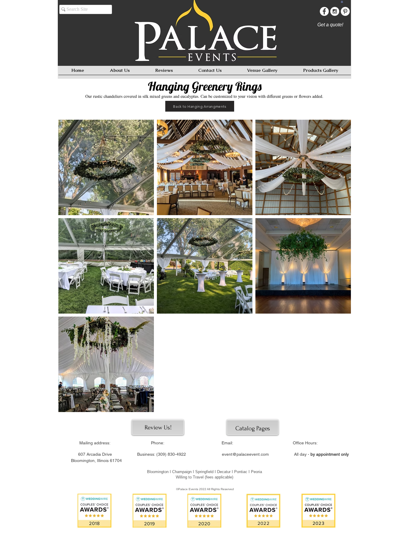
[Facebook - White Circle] (324, 11)
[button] (342, 1)
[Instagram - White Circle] (334, 11)
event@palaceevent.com (245, 454)
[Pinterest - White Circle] (345, 11)
